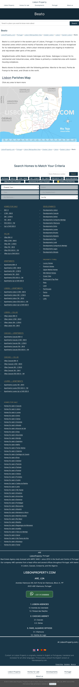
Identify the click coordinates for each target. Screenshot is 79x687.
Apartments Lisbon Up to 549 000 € (16, 305)
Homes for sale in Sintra (12, 415)
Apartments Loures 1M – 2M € (14, 385)
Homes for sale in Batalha (12, 522)
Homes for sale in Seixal (12, 535)
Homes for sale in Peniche (12, 464)
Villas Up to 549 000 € (11, 253)
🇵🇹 (41, 650)
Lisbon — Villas (11, 312)
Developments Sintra (50, 226)
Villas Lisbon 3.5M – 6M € (12, 319)
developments (49, 206)
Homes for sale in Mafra (12, 444)
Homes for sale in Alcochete (13, 435)
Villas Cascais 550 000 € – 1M (14, 374)
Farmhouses (47, 289)
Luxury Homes (48, 263)
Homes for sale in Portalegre (13, 503)
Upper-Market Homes (50, 269)
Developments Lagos (50, 249)
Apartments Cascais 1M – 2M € (14, 346)
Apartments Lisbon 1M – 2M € (14, 298)
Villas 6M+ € (8, 237)
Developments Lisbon (50, 210)
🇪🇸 (45, 650)
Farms (45, 292)
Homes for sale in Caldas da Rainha (16, 483)
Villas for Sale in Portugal (12, 181)
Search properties (67, 181)
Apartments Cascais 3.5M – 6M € (15, 340)
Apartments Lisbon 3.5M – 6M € (15, 292)
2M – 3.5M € (34, 178)
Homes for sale (24, 5)
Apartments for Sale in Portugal (39, 181)
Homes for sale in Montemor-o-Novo (16, 512)
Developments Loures (50, 229)
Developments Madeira (51, 236)
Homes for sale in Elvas (12, 457)
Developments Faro (49, 239)
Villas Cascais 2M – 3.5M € (13, 367)
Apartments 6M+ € (10, 264)
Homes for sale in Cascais (12, 406)
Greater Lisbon (49, 35)
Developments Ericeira (50, 232)
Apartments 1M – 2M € (11, 274)
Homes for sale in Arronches (13, 496)
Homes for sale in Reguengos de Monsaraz (18, 525)
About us (70, 5)
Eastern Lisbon (67, 35)
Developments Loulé (50, 242)
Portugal (54, 5)
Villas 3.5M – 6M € (10, 240)
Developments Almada (50, 252)
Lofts (44, 299)
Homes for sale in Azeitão (12, 528)
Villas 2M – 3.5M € (10, 244)
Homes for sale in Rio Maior (13, 519)
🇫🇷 (37, 650)
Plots (44, 282)
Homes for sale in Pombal (12, 470)
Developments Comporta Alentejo (54, 220)
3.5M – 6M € (23, 178)
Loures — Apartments (13, 381)
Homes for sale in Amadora (13, 493)
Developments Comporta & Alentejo (55, 245)
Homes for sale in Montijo (12, 438)
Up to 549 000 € (71, 178)
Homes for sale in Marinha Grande (15, 516)
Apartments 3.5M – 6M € (12, 268)
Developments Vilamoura (51, 223)
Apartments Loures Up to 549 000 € (16, 391)
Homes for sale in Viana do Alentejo (16, 532)
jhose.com (53, 684)
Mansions (46, 295)
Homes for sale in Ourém (12, 480)
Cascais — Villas (11, 357)
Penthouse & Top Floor (50, 279)
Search (74, 23)
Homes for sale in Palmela (12, 467)
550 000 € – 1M (57, 178)
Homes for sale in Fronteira (13, 477)
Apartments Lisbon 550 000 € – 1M (16, 301)
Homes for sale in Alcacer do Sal (15, 428)
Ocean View (47, 276)
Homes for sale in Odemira (13, 451)
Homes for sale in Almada (12, 425)
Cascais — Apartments (14, 333)
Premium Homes (48, 266)
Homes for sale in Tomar (12, 545)
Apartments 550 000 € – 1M (13, 277)
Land (44, 286)
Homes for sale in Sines (12, 432)
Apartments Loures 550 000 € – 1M (16, 388)
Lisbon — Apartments (13, 288)
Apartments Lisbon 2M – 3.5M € (15, 295)
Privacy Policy (59, 664)
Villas (6, 234)
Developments (39, 5)
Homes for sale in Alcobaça (13, 541)
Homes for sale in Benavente (13, 506)
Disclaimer (67, 664)
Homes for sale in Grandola (13, 422)
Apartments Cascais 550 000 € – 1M (16, 349)
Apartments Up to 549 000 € (14, 281)
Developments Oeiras (50, 216)
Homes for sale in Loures (12, 412)
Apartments (9, 261)
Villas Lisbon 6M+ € (10, 316)
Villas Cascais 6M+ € (11, 361)
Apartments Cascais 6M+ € (13, 337)
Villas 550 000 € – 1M (11, 250)
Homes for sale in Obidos (12, 474)
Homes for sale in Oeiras (12, 419)
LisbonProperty (36, 556)
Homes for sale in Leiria (12, 486)
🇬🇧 (34, 650)
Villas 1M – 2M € (9, 247)
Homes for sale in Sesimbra (13, 441)
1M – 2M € (45, 178)
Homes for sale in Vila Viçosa (13, 490)
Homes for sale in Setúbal (12, 461)
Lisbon (57, 35)
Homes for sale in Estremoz (13, 499)
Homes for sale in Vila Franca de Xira (16, 538)
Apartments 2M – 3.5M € (12, 271)
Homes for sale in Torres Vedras (14, 448)
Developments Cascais (50, 213)
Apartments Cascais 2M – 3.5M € (15, 343)
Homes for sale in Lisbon (12, 409)
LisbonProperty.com (8, 35)
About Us (73, 664)
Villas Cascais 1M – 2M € (12, 370)
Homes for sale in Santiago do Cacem (16, 454)
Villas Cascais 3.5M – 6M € (13, 364)
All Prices (5, 178)
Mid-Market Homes (49, 273)
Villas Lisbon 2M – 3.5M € (12, 322)
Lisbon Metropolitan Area (33, 35)
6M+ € (13, 178)
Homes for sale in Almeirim (13, 509)
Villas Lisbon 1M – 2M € (12, 325)
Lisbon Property (39, 2)
